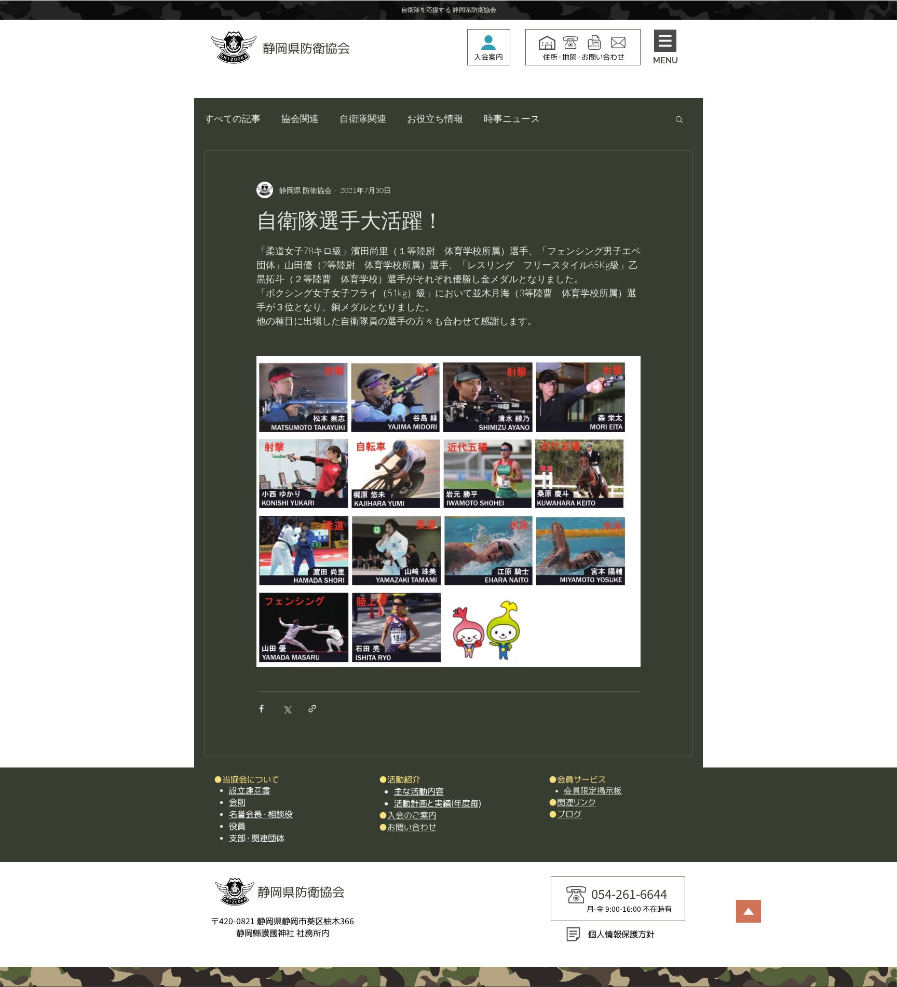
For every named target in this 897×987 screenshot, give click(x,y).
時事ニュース (512, 118)
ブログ (569, 814)
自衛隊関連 (362, 118)
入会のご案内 (412, 815)
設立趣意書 (249, 791)
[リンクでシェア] (312, 709)
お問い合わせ (412, 827)
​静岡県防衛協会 (306, 48)
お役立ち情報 (435, 118)
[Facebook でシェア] (261, 709)
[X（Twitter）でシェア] (287, 709)
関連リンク (576, 802)
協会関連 (300, 118)
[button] (665, 41)
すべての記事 (233, 118)
